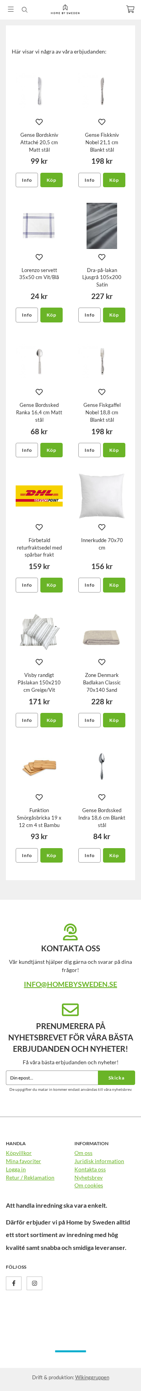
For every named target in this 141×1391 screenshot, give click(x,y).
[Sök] (24, 9)
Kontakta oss (90, 1169)
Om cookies (88, 1185)
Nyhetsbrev (88, 1177)
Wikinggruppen (92, 1377)
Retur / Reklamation (30, 1177)
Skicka (116, 1077)
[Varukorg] (130, 9)
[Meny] (11, 9)
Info (27, 180)
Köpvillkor (19, 1152)
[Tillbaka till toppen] (118, 1374)
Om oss (83, 1152)
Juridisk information (99, 1161)
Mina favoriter (23, 1161)
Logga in (16, 1169)
